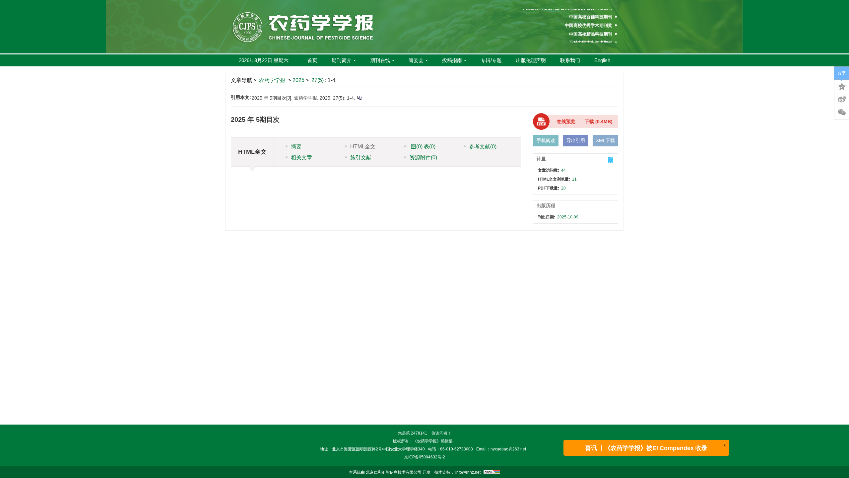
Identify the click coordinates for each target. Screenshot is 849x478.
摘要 (296, 146)
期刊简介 (342, 60)
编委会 (416, 60)
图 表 (422, 146)
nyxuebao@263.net (508, 449)
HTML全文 (362, 146)
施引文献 (360, 157)
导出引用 (575, 140)
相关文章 (301, 157)
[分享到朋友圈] (841, 112)
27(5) (318, 80)
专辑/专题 (491, 60)
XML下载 (605, 140)
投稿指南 (452, 60)
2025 (298, 80)
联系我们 (570, 60)
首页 (312, 60)
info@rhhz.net (468, 472)
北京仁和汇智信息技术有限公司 (394, 472)
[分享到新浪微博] (841, 99)
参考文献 (482, 146)
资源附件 (423, 157)
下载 (599, 121)
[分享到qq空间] (841, 86)
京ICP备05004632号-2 (424, 457)
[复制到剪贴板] (359, 98)
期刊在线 (380, 60)
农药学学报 (272, 80)
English (602, 60)
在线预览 (566, 121)
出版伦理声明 (531, 60)
